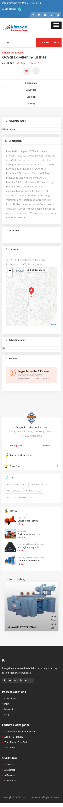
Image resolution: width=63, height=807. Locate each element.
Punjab (13, 455)
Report (24, 63)
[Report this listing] (36, 71)
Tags (12, 477)
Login (7, 42)
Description (31, 82)
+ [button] (10, 270)
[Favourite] (26, 71)
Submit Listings (50, 42)
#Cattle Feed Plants (16, 484)
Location (31, 96)
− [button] (10, 275)
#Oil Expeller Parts (40, 484)
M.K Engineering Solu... (28, 547)
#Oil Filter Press (33, 491)
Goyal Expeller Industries (31, 427)
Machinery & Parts (12, 52)
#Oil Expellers (13, 491)
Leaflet (53, 324)
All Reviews (9, 775)
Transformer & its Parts (16, 742)
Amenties (31, 89)
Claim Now (15, 466)
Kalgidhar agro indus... (29, 560)
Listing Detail (17, 445)
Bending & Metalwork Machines (31, 544)
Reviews (31, 103)
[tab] (31, 121)
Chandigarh (10, 698)
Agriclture (21, 517)
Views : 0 (34, 63)
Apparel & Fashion (13, 736)
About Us (8, 764)
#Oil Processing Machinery (20, 497)
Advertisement (17, 120)
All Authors (9, 769)
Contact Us (10, 780)
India (30, 455)
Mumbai (8, 709)
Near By (13, 510)
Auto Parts (9, 747)
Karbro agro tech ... (28, 534)
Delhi (6, 703)
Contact (46, 445)
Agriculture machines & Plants (19, 731)
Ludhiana (22, 455)
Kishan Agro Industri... (28, 520)
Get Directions (37, 270)
